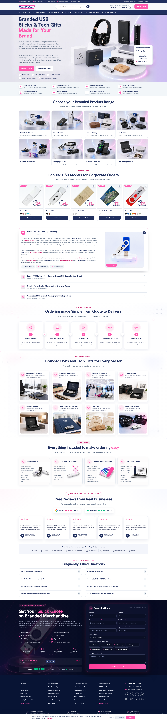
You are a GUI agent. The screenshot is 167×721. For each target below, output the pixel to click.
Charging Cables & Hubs (27, 700)
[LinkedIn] (142, 694)
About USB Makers (104, 683)
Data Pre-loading (53, 687)
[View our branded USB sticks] (124, 250)
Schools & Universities (67, 373)
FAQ (135, 1)
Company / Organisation (95, 620)
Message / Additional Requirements (98, 653)
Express (80, 12)
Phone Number (92, 627)
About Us (140, 1)
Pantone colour (31, 260)
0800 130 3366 (119, 7)
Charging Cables (133, 645)
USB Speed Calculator (105, 687)
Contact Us (102, 700)
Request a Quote (141, 7)
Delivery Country (93, 634)
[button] (41, 186)
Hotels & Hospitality (33, 406)
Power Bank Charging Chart (107, 690)
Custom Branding (53, 683)
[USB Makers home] (27, 7)
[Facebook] (127, 694)
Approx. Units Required (124, 627)
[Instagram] (132, 694)
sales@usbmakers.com (135, 690)
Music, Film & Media (132, 406)
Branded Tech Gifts (25, 696)
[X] (137, 694)
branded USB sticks (29, 240)
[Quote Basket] (130, 7)
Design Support (52, 696)
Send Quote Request (117, 667)
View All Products (25, 703)
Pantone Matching (53, 693)
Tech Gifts (55, 12)
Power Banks (40, 12)
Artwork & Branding (54, 700)
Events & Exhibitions (99, 373)
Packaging (68, 12)
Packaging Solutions (54, 690)
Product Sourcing (110, 12)
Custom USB (108, 649)
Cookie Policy (49, 718)
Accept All (130, 717)
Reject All (111, 717)
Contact (146, 1)
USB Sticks (25, 12)
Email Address (122, 620)
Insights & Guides (128, 1)
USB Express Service (36, 252)
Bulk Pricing (51, 703)
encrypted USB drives (66, 260)
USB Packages (120, 645)
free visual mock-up (79, 258)
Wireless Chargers (122, 649)
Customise (121, 717)
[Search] (88, 6)
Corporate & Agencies (34, 373)
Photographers (94, 12)
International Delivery (105, 693)
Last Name (121, 612)
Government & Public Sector (69, 406)
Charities (95, 406)
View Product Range (44, 69)
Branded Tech (96, 649)
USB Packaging (24, 690)
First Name (92, 612)
